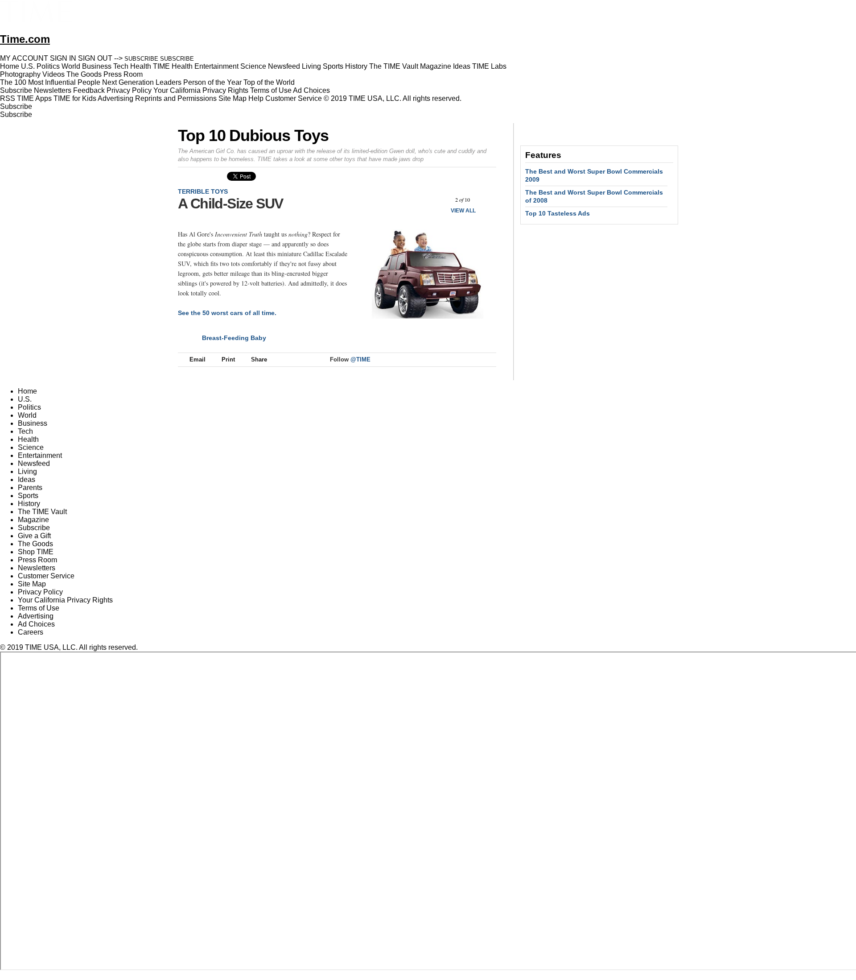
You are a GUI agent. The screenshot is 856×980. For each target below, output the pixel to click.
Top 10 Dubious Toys (253, 135)
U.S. (25, 399)
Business (32, 423)
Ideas (26, 479)
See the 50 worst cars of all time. (227, 312)
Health (28, 439)
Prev (439, 200)
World (27, 415)
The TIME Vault (42, 511)
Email (197, 359)
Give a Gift (34, 536)
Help (255, 98)
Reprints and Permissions (176, 98)
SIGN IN (63, 58)
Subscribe (16, 90)
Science (31, 447)
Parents (30, 487)
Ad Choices (312, 90)
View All (463, 211)
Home (27, 391)
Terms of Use (271, 90)
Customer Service (293, 98)
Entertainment (40, 455)
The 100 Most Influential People (50, 82)
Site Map (232, 98)
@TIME (360, 359)
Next (486, 200)
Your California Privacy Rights (200, 90)
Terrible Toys (203, 191)
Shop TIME (36, 552)
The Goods (35, 544)
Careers (30, 632)
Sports (28, 495)
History (29, 503)
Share (259, 359)
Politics (29, 407)
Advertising (115, 98)
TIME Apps (34, 98)
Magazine (33, 519)
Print (228, 359)
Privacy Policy (129, 90)
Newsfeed (34, 463)
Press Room (37, 560)
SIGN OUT (95, 58)
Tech (25, 431)
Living (27, 471)
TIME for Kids (75, 98)
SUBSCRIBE (141, 58)
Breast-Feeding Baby (234, 337)
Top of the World (269, 82)
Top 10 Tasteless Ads (557, 213)
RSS (7, 98)
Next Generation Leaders (141, 82)
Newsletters (52, 90)
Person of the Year (212, 82)
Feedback (89, 90)
